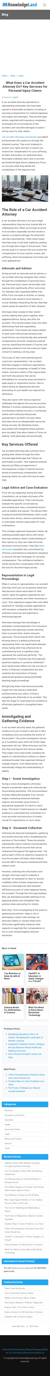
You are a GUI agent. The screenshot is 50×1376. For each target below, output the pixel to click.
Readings (36, 1349)
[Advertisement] (25, 46)
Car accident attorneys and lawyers (19, 137)
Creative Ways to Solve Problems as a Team (24, 1224)
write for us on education (23, 1268)
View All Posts (18, 1326)
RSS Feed (33, 1326)
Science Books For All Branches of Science (12, 1010)
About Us (39, 1353)
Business (9, 1110)
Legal (20, 75)
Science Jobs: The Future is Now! (19, 1307)
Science (8, 1143)
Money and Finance (13, 1139)
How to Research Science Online (19, 1293)
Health (7, 1124)
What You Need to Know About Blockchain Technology (36, 1011)
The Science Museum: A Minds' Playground (24, 1302)
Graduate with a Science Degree (19, 1317)
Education (9, 1120)
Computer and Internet (14, 1115)
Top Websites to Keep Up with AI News (12, 976)
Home (4, 75)
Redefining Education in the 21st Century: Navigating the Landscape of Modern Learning (25, 1037)
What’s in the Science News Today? (20, 1298)
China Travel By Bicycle (15, 1288)
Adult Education (17, 1349)
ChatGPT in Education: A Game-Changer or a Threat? (36, 977)
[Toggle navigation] (44, 5)
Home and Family (12, 1129)
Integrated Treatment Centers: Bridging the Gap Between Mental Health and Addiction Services (26, 1047)
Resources (29, 1353)
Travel (7, 1148)
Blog (13, 75)
